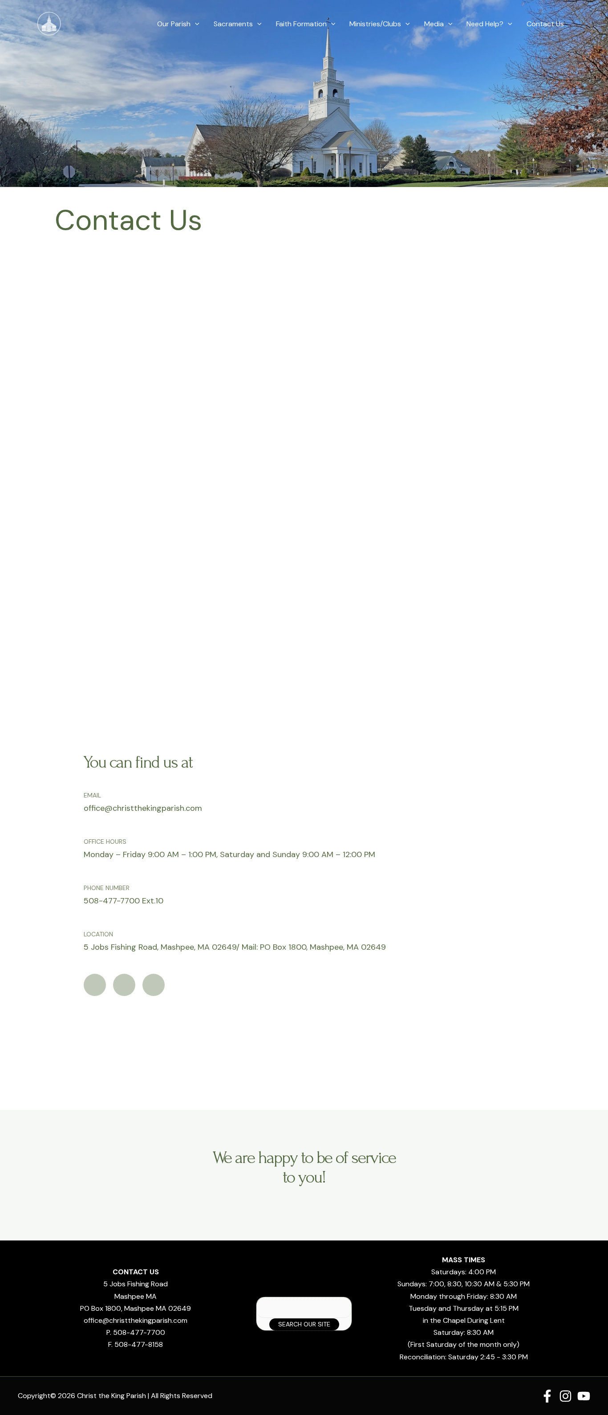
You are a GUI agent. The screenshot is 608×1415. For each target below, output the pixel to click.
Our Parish (174, 23)
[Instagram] (565, 1396)
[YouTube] (583, 1396)
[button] (195, 24)
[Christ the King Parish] (49, 23)
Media (434, 23)
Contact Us (545, 23)
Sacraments (233, 23)
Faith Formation (301, 23)
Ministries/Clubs (375, 23)
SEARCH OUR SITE (304, 1324)
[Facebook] (547, 1396)
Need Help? (484, 23)
